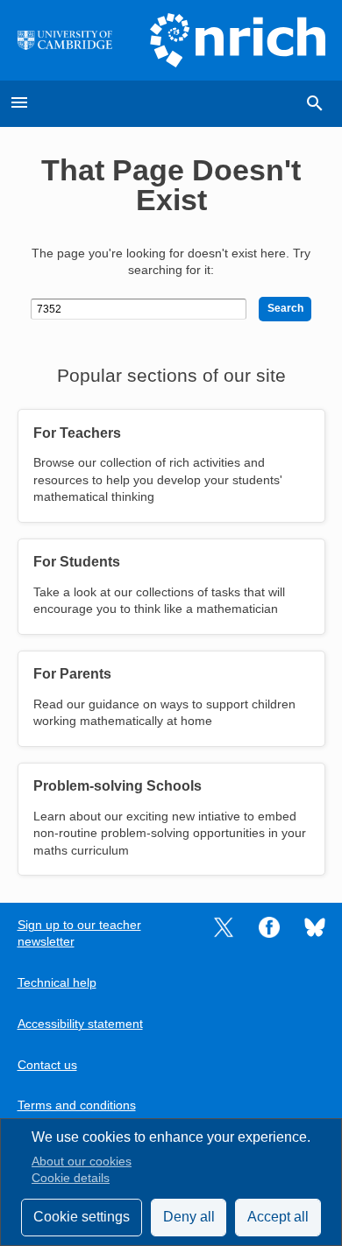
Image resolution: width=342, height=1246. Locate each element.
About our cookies (82, 1161)
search (314, 103)
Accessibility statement (80, 1024)
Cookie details (71, 1178)
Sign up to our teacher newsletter (79, 933)
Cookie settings (81, 1216)
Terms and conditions (77, 1105)
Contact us (47, 1065)
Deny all (189, 1216)
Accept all (278, 1216)
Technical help (57, 982)
